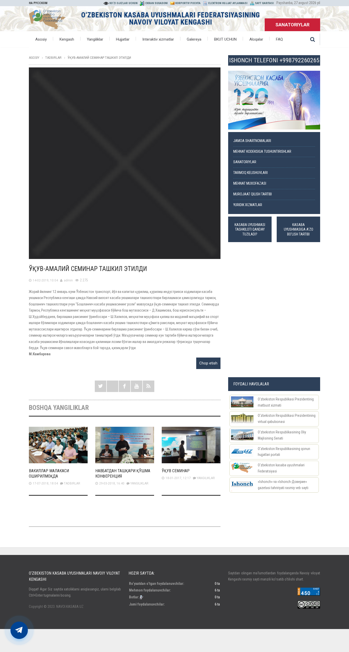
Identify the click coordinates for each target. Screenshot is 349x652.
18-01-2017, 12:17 (178, 478)
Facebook (124, 386)
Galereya (194, 39)
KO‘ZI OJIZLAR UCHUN (123, 3)
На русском (38, 3)
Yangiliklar (95, 39)
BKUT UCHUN (225, 39)
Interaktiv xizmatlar (158, 39)
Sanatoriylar (244, 162)
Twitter (100, 386)
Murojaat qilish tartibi (252, 194)
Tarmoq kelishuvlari (250, 173)
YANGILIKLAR (139, 483)
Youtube (136, 386)
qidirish (312, 39)
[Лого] (47, 18)
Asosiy (41, 39)
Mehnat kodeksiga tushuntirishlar (262, 151)
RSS (148, 386)
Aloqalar (256, 39)
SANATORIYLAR (292, 24)
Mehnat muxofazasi (249, 183)
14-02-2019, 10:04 (45, 280)
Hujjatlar (123, 39)
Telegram (112, 386)
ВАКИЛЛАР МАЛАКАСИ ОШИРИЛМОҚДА (49, 473)
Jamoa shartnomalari (252, 141)
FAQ (279, 39)
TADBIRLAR (72, 483)
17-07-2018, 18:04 (45, 483)
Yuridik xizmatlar (247, 205)
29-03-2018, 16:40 (111, 483)
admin (68, 280)
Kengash (67, 39)
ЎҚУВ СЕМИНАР (176, 470)
